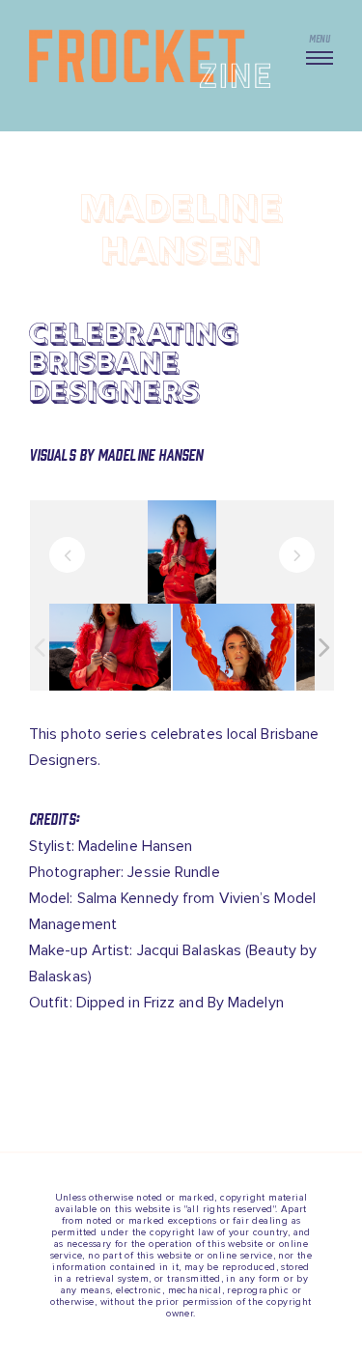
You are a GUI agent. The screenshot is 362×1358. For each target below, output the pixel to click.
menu (319, 37)
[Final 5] (110, 646)
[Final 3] (233, 646)
